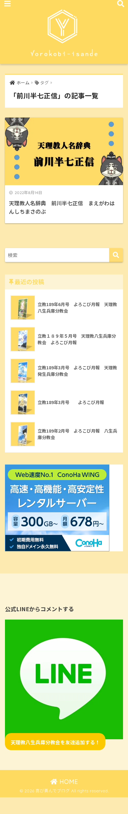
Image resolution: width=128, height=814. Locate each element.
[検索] (116, 255)
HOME (67, 781)
